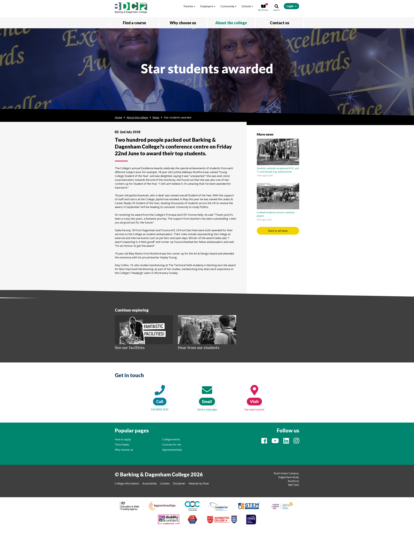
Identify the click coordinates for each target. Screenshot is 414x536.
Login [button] (290, 6)
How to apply (123, 439)
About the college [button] (231, 22)
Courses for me (171, 444)
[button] (263, 8)
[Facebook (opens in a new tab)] (264, 442)
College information (127, 483)
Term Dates (122, 444)
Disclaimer (179, 483)
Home (118, 117)
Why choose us (124, 449)
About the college (137, 117)
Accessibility (149, 483)
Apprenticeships (172, 449)
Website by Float (199, 483)
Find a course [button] (134, 22)
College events (171, 439)
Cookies (165, 483)
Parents (189, 6)
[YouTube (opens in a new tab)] (275, 442)
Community (227, 6)
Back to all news (278, 231)
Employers (207, 6)
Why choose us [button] (183, 22)
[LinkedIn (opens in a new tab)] (286, 442)
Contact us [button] (279, 22)
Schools (247, 6)
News (156, 117)
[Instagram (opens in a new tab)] (296, 442)
